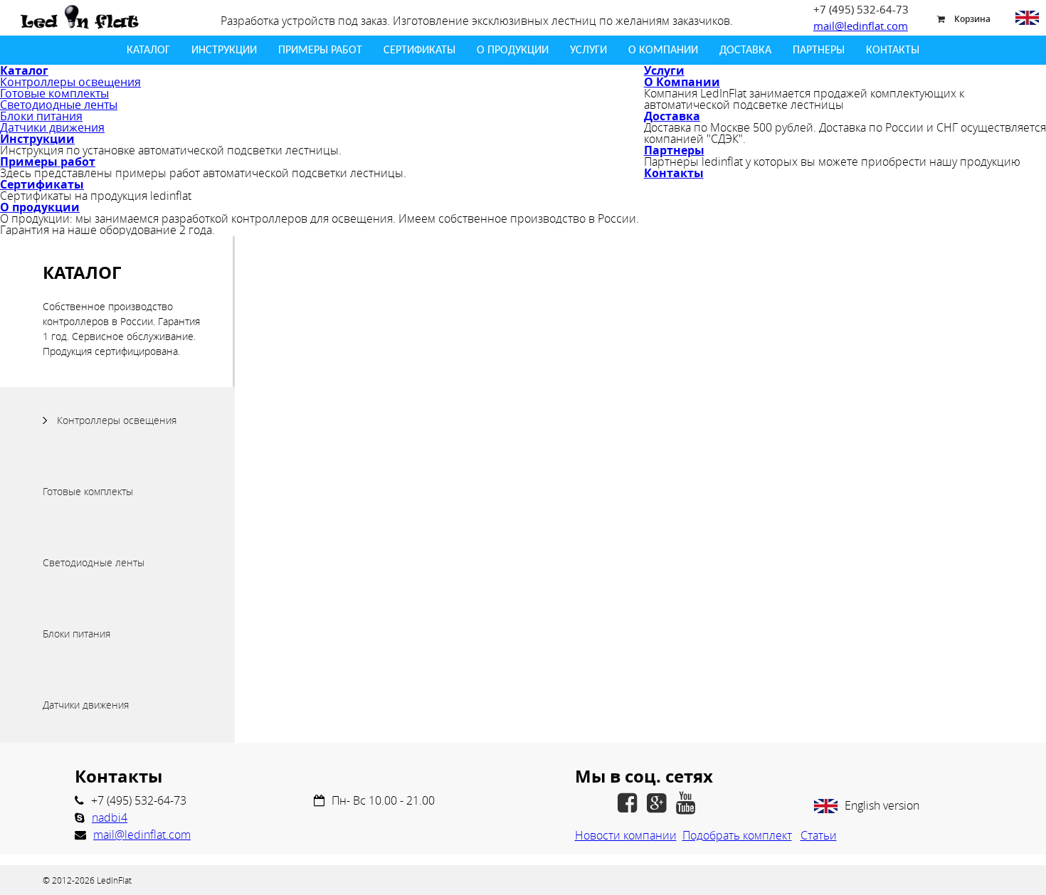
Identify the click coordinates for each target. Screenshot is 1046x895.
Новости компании (626, 835)
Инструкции (224, 50)
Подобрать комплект (737, 835)
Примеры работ (320, 50)
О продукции (513, 50)
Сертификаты (419, 50)
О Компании (663, 50)
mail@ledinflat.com (860, 25)
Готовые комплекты (54, 93)
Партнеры (819, 50)
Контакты (892, 50)
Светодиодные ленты (58, 104)
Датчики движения (52, 127)
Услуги (588, 50)
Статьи (819, 835)
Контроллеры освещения (70, 82)
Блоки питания (41, 116)
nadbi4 (109, 817)
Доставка (745, 50)
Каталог (148, 50)
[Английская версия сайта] (1027, 18)
